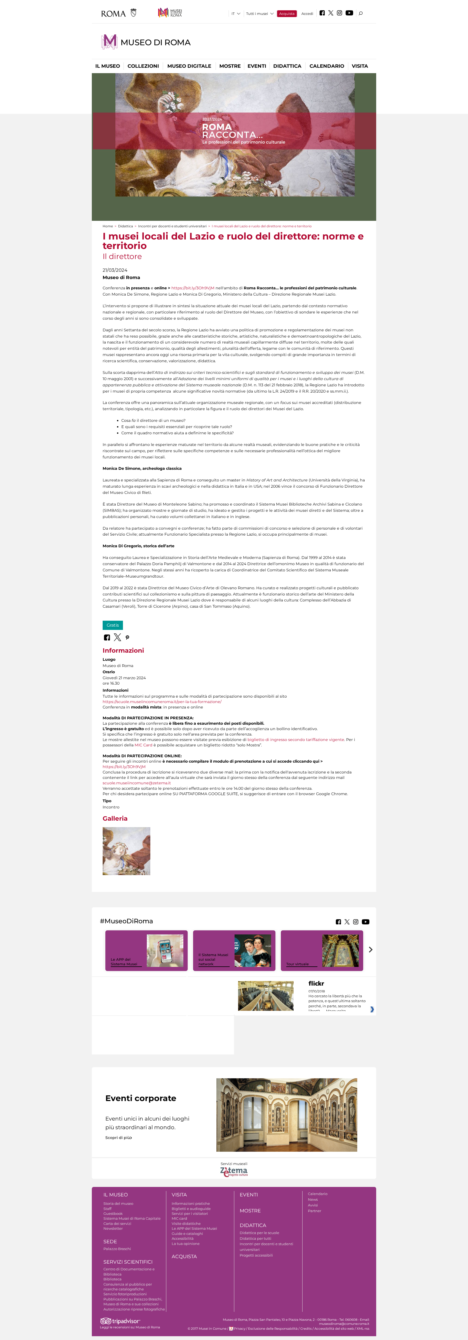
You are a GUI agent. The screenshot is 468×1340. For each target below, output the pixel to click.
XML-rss (363, 1329)
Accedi (307, 13)
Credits (306, 1329)
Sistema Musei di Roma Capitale (132, 1218)
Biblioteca (112, 1279)
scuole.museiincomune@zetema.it (137, 783)
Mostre (230, 66)
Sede (110, 1241)
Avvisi (313, 1205)
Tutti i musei (257, 13)
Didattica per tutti (255, 1238)
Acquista (287, 13)
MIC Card (143, 745)
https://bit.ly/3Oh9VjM (192, 288)
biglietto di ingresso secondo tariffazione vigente (296, 739)
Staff (107, 1208)
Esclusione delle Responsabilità (273, 1329)
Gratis (113, 625)
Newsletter (113, 1228)
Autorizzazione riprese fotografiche (134, 1309)
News (313, 1199)
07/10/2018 (337, 1001)
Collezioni (143, 66)
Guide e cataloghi (187, 1233)
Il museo (107, 66)
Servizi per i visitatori (190, 1213)
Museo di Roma (155, 42)
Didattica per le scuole (259, 1233)
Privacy (239, 1329)
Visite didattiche (186, 1223)
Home (108, 226)
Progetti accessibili (256, 1255)
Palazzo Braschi (117, 1249)
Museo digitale (189, 66)
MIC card (179, 1218)
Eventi (257, 66)
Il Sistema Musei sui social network (213, 959)
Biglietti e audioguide (191, 1208)
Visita (360, 66)
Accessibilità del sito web (334, 1329)
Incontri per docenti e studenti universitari (172, 226)
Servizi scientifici (127, 1262)
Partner (314, 1211)
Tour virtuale (297, 964)
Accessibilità (183, 1238)
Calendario (327, 66)
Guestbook (113, 1213)
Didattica (287, 66)
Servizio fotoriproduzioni (125, 1294)
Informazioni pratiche (191, 1203)
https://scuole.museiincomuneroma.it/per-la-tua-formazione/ (162, 701)
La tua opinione (186, 1243)
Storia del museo (118, 1203)
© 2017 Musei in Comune (207, 1329)
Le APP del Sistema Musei (124, 961)
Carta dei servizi (117, 1223)
